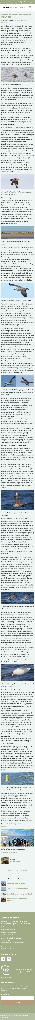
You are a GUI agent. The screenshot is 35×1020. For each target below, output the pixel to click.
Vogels (25, 20)
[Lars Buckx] (5, 860)
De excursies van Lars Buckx (17, 870)
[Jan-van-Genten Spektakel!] (3, 889)
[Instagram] (32, 2)
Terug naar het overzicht (9, 852)
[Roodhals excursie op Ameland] (3, 894)
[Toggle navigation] (30, 7)
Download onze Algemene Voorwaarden (14, 921)
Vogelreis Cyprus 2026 (16, 883)
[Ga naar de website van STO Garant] (6, 970)
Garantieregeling (6, 977)
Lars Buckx (15, 861)
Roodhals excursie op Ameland (19, 894)
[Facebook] (28, 2)
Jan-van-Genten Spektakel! (18, 888)
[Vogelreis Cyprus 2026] (3, 883)
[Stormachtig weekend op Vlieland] (3, 899)
